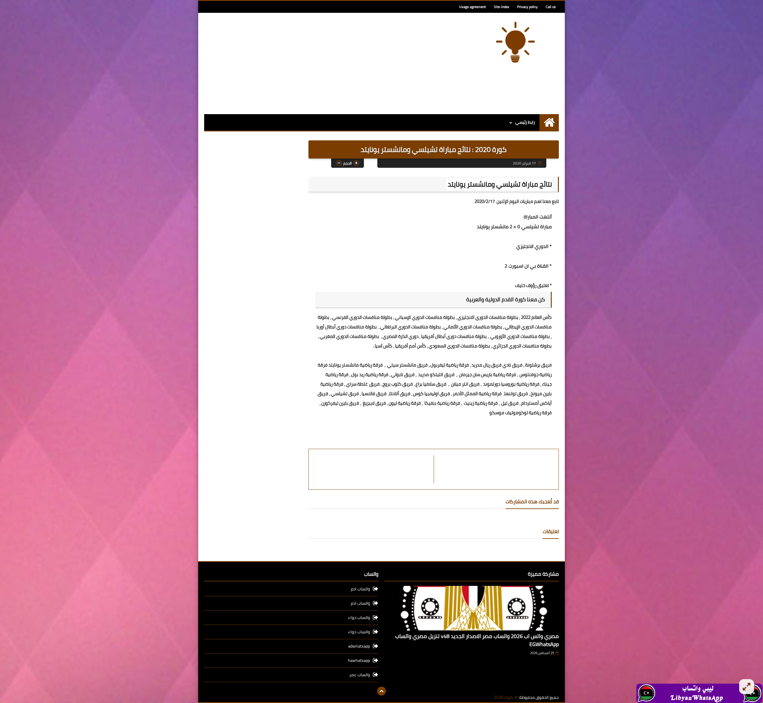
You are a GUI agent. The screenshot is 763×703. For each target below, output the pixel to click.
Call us (551, 6)
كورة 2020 (503, 697)
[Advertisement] (312, 63)
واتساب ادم (360, 589)
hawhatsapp (359, 660)
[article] (374, 469)
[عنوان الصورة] (699, 693)
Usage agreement (472, 6)
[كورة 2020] (515, 42)
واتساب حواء (359, 617)
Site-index (501, 6)
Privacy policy (527, 6)
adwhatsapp (359, 646)
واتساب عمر (359, 675)
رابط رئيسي (525, 122)
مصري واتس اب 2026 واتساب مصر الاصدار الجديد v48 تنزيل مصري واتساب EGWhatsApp (477, 640)
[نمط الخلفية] (746, 686)
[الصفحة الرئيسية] (549, 122)
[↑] (381, 691)
